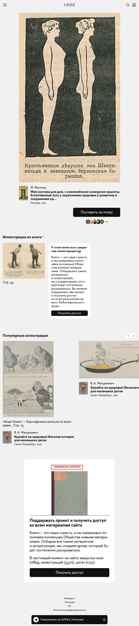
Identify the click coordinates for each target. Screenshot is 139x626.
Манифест (69, 598)
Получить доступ (69, 313)
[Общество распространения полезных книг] (69, 5)
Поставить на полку (97, 212)
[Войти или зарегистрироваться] (134, 5)
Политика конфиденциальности (69, 610)
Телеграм (70, 602)
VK (69, 606)
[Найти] (127, 5)
